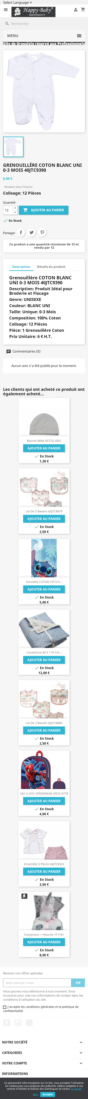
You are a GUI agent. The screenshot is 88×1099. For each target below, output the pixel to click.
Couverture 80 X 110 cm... (44, 652)
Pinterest (42, 232)
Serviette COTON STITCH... (44, 582)
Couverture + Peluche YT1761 (44, 935)
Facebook (6, 1022)
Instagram (18, 1022)
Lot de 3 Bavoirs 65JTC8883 (44, 723)
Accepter (48, 1094)
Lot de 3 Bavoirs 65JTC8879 (44, 511)
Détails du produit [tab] (51, 267)
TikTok (29, 1022)
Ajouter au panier (43, 210)
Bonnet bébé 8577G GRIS (44, 441)
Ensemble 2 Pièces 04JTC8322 (44, 864)
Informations (15, 1073)
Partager (21, 232)
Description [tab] (21, 267)
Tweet (31, 232)
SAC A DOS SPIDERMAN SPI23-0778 (44, 793)
